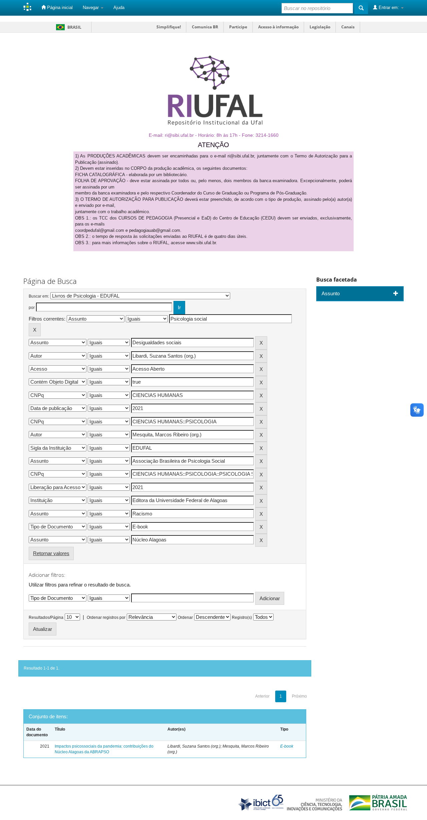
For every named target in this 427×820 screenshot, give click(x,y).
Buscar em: (39, 296)
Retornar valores (51, 553)
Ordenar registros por (106, 617)
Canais (348, 27)
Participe (238, 27)
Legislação (320, 27)
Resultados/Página (46, 617)
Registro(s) (242, 617)
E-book (286, 746)
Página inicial (59, 7)
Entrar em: (388, 7)
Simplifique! (168, 27)
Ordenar (185, 617)
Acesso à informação (278, 27)
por (32, 307)
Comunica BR (205, 27)
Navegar (91, 7)
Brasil (67, 27)
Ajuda (118, 7)
